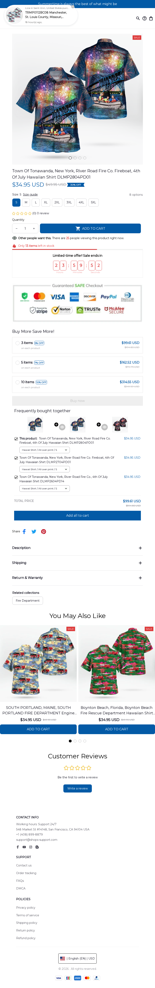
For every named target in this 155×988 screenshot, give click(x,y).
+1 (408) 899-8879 (29, 834)
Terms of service (27, 915)
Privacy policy (25, 907)
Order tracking (26, 873)
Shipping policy (26, 923)
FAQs (20, 881)
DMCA (20, 888)
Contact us (23, 865)
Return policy (25, 930)
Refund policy (26, 938)
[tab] (70, 158)
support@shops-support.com (36, 840)
